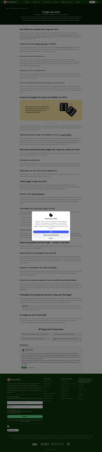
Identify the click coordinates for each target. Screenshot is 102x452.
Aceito (51, 232)
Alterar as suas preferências (51, 235)
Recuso (51, 238)
